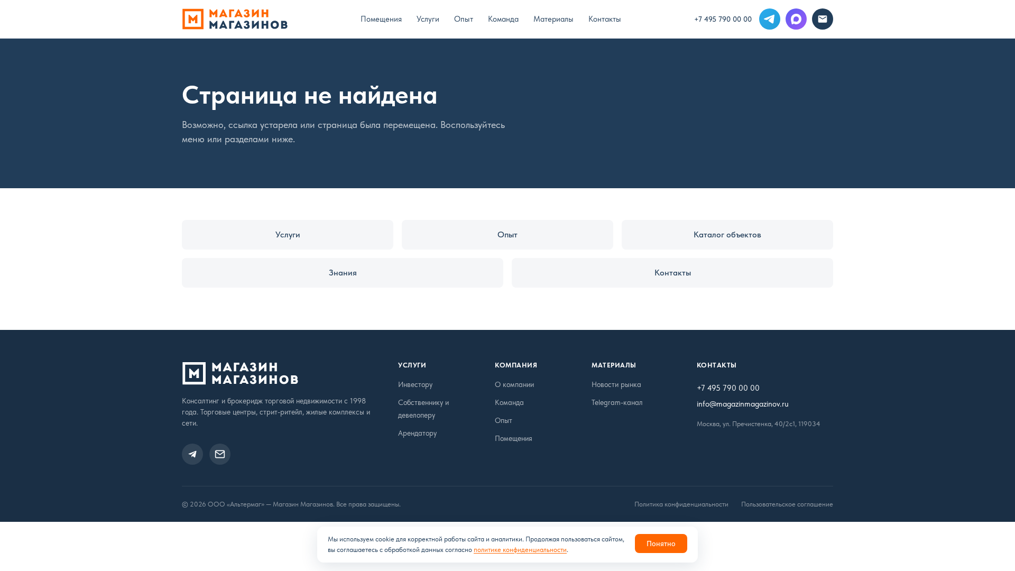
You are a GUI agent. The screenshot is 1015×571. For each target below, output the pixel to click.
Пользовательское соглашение (787, 504)
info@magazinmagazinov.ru (743, 404)
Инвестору (415, 384)
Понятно (661, 543)
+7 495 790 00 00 (723, 19)
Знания (343, 273)
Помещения (381, 19)
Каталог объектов (727, 234)
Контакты (604, 19)
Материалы (553, 19)
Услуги (428, 19)
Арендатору (417, 433)
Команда (503, 19)
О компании (514, 384)
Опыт (463, 19)
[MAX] (796, 19)
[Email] (822, 19)
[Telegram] (769, 19)
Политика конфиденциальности (681, 504)
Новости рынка (616, 384)
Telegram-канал (617, 402)
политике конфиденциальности (520, 550)
